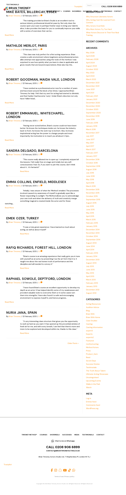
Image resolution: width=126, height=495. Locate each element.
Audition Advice (92, 307)
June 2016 (90, 176)
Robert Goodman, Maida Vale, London (40, 79)
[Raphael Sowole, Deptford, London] (11, 291)
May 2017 (90, 143)
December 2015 (92, 189)
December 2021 (92, 82)
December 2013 (92, 259)
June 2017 (90, 139)
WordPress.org (92, 408)
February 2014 (92, 253)
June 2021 (90, 89)
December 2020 (93, 102)
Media (96, 11)
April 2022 (90, 76)
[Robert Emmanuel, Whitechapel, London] (11, 129)
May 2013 (90, 273)
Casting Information (94, 327)
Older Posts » (73, 343)
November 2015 (92, 193)
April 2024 (90, 62)
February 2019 (92, 123)
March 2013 (91, 279)
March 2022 (91, 79)
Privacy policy (69, 476)
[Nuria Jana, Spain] (11, 325)
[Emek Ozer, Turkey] (11, 230)
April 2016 (90, 183)
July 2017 (90, 136)
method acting (92, 344)
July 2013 (90, 266)
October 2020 (92, 109)
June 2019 (90, 119)
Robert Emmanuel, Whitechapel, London (35, 115)
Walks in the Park (93, 384)
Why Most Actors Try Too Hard (99, 29)
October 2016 (92, 163)
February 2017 (92, 153)
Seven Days (91, 360)
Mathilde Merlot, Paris (26, 45)
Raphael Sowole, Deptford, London (38, 279)
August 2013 (91, 263)
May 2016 (90, 179)
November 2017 (92, 133)
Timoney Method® (53, 11)
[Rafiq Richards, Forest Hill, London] (11, 260)
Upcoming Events (93, 381)
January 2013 (91, 286)
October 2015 (92, 196)
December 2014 (93, 229)
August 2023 (91, 66)
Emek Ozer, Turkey (22, 218)
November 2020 (93, 106)
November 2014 (93, 233)
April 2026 (90, 56)
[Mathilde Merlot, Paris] (11, 58)
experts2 (90, 337)
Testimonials (106, 11)
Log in (88, 398)
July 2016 (90, 173)
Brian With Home (93, 317)
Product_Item (92, 354)
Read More (9, 35)
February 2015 (92, 223)
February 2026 (92, 59)
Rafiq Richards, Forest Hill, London (38, 247)
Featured (90, 340)
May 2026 (90, 52)
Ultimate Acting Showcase (97, 374)
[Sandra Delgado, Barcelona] (11, 163)
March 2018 (91, 129)
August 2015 (91, 203)
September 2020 (93, 112)
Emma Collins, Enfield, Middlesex (36, 182)
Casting (89, 324)
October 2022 (92, 69)
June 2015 (90, 209)
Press (88, 350)
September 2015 (93, 199)
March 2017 (91, 149)
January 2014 (91, 256)
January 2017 (91, 156)
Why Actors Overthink (95, 26)
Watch (89, 387)
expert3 (89, 330)
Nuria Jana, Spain (21, 312)
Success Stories (93, 364)
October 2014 (92, 236)
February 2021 (92, 96)
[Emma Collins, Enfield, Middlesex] (11, 194)
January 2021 (91, 99)
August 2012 (91, 293)
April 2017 (90, 146)
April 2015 (90, 216)
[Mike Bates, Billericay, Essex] (11, 24)
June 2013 (90, 269)
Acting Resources (93, 304)
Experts (89, 334)
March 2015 (91, 219)
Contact (118, 11)
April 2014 (90, 249)
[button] (61, 11)
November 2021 (92, 86)
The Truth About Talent (96, 371)
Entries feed (91, 401)
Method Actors (92, 347)
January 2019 (91, 126)
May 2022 (90, 72)
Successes (87, 11)
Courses (66, 11)
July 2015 (90, 206)
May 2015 (90, 213)
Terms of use (58, 476)
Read (88, 357)
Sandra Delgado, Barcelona (32, 150)
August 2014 (91, 243)
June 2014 (90, 246)
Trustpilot (78, 6)
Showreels (76, 11)
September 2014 (93, 239)
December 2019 (92, 116)
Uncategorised (92, 377)
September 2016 (93, 166)
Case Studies (91, 320)
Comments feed (93, 405)
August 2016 (91, 169)
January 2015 (91, 226)
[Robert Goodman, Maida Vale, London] (11, 92)
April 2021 (90, 92)
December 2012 (92, 289)
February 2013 (92, 283)
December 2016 (92, 159)
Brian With (90, 314)
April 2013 (90, 276)
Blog (88, 310)
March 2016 (91, 186)
